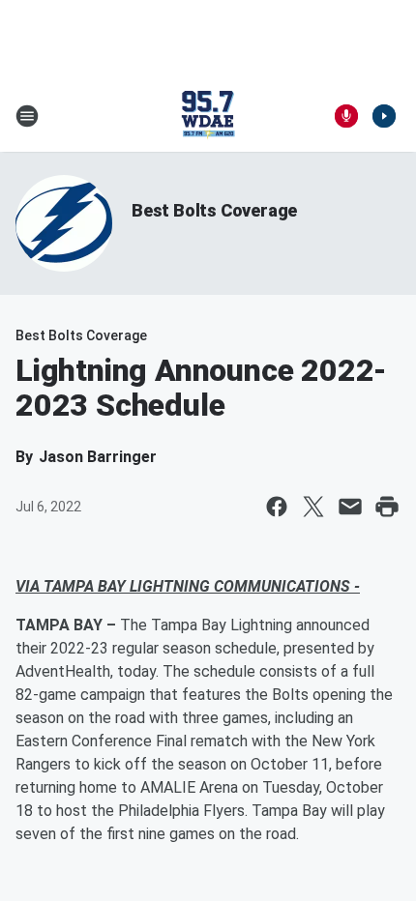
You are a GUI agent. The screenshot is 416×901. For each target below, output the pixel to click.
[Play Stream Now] (384, 116)
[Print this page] (387, 506)
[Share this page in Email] (350, 506)
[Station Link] (208, 116)
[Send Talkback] (346, 116)
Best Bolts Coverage (214, 210)
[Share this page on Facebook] (276, 506)
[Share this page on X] (313, 506)
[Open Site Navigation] (27, 116)
